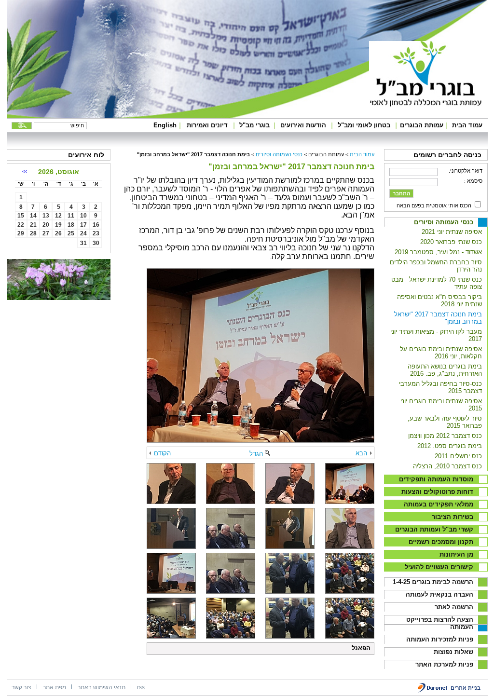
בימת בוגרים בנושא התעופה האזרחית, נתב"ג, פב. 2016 (445, 370)
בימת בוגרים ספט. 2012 (449, 446)
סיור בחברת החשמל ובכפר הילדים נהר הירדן (436, 266)
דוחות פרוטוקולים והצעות (437, 491)
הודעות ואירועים (303, 125)
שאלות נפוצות (453, 651)
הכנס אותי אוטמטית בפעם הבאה (434, 205)
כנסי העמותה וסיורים (443, 222)
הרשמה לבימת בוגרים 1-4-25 (433, 582)
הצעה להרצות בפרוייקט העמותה (439, 623)
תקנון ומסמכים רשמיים (441, 542)
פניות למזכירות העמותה (439, 639)
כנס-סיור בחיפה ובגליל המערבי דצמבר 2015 (440, 387)
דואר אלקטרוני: (465, 171)
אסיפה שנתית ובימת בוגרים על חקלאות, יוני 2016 (441, 352)
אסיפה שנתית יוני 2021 (452, 231)
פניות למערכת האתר (444, 664)
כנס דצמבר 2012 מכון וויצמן (445, 435)
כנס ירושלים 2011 (458, 456)
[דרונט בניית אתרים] (433, 691)
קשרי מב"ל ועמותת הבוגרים (434, 529)
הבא (361, 453)
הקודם (162, 453)
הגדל (256, 453)
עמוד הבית (467, 125)
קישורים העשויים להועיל (439, 567)
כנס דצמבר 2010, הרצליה (447, 466)
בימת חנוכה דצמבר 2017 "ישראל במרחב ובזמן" (438, 318)
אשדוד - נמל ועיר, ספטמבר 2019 (438, 252)
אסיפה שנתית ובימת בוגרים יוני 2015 (441, 404)
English (165, 125)
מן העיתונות (456, 554)
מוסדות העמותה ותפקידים (436, 479)
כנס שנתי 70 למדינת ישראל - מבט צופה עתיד (436, 283)
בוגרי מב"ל (254, 125)
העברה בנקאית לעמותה (439, 594)
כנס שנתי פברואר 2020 (451, 242)
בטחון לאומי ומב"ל (364, 125)
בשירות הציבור (452, 516)
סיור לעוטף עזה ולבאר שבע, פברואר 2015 (445, 422)
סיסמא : (473, 181)
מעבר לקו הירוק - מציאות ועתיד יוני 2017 (436, 335)
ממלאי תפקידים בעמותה (438, 504)
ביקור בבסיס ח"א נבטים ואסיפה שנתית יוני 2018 (439, 300)
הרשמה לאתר (454, 607)
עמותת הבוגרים (421, 125)
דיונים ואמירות (207, 125)
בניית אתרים (465, 688)
